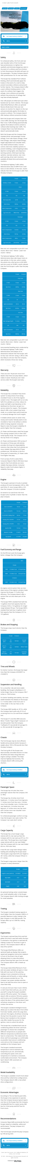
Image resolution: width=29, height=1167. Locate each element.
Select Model (11, 8)
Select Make (5, 8)
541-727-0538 (16, 1154)
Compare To (17, 8)
